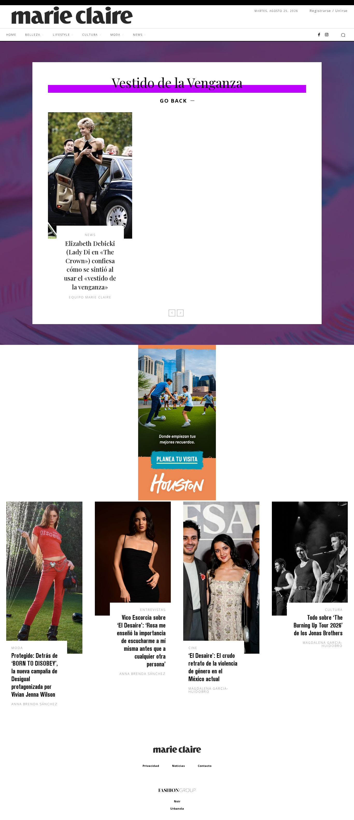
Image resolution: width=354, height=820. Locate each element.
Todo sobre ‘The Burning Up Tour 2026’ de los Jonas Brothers (318, 625)
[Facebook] (319, 35)
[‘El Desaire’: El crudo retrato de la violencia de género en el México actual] (221, 578)
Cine (192, 648)
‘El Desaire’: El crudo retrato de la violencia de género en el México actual (212, 667)
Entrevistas (153, 609)
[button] (343, 35)
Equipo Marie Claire (90, 297)
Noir (177, 801)
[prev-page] (172, 313)
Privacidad (151, 766)
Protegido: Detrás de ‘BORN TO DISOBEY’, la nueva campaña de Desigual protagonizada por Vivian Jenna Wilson (34, 674)
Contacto (204, 766)
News (90, 235)
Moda (17, 648)
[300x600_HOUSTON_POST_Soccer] (177, 499)
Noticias (178, 766)
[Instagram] (327, 35)
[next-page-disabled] (180, 313)
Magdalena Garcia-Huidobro (208, 690)
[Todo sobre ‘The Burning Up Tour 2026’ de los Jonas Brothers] (310, 559)
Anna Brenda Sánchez (34, 704)
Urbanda (177, 808)
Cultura (334, 609)
